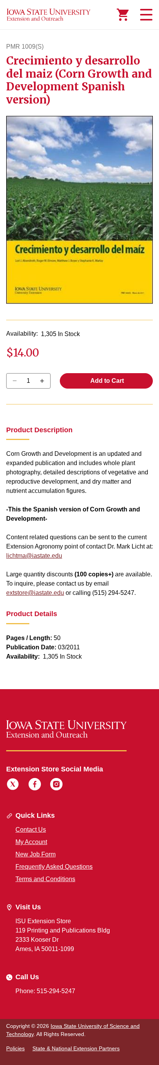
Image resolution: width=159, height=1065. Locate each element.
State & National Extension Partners (76, 1048)
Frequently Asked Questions (54, 866)
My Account (31, 842)
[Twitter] (12, 785)
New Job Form (35, 854)
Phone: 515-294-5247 (45, 991)
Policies (15, 1048)
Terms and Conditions (45, 879)
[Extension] (48, 14)
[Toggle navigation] (145, 14)
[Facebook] (35, 785)
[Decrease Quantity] (44, 381)
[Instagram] (56, 785)
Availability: (22, 333)
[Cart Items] (122, 14)
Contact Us (30, 829)
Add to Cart (106, 380)
